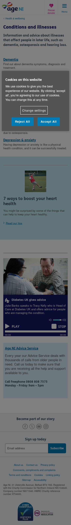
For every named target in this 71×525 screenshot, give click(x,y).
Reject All (22, 121)
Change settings (34, 110)
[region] (35, 101)
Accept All (49, 121)
